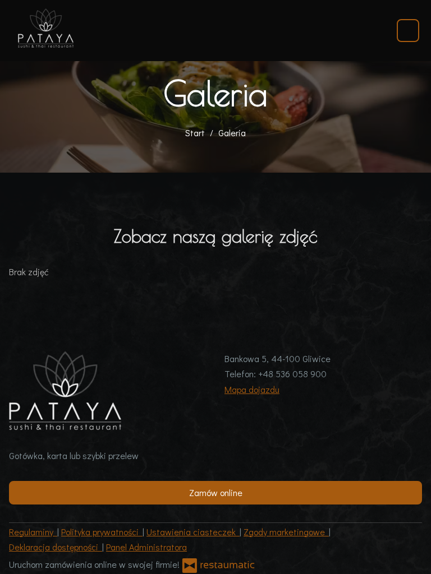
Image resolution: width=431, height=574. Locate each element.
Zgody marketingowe (286, 532)
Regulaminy (33, 532)
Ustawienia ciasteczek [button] (193, 532)
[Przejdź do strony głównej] (46, 28)
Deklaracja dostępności (55, 547)
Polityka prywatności (102, 532)
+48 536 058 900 (292, 373)
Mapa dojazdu (251, 389)
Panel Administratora (146, 547)
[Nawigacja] (408, 30)
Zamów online (215, 492)
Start (195, 132)
